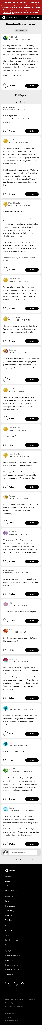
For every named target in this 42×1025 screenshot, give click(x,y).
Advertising (9, 910)
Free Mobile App (11, 940)
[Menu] (38, 17)
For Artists (9, 901)
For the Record (11, 890)
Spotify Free (10, 974)
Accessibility (9, 1010)
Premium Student (12, 969)
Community (12, 17)
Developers (10, 906)
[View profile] (5, 38)
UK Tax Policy (9, 1017)
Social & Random (16, 76)
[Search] (27, 17)
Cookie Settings (10, 1006)
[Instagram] (8, 983)
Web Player (9, 935)
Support (8, 931)
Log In (32, 17)
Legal (7, 999)
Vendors (8, 920)
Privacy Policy (9, 1003)
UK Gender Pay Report (11, 1021)
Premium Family (11, 965)
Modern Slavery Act (10, 1014)
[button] (38, 38)
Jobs (7, 886)
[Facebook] (22, 983)
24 (28, 102)
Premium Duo (10, 960)
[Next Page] (32, 102)
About (7, 881)
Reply (32, 85)
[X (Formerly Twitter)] (15, 983)
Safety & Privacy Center (17, 999)
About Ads (20, 1006)
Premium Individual (12, 955)
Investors (9, 915)
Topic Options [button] (20, 31)
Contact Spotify (11, 945)
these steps (8, 12)
